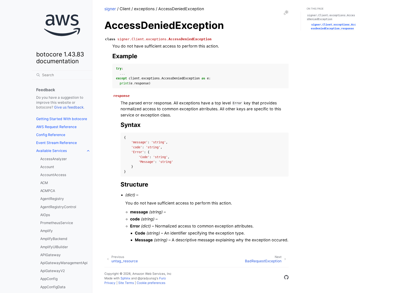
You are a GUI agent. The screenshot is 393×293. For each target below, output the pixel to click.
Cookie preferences (151, 283)
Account (47, 167)
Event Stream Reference (56, 143)
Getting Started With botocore (61, 119)
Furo (162, 278)
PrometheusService (56, 223)
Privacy (110, 283)
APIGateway (50, 255)
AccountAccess (53, 175)
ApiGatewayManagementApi (64, 263)
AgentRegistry (52, 199)
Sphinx (125, 278)
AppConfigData (53, 287)
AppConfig (49, 279)
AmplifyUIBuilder (54, 247)
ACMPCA (47, 191)
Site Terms (126, 283)
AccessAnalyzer (53, 159)
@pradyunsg (147, 278)
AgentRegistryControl (58, 207)
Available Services (51, 151)
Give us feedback (68, 107)
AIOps (45, 215)
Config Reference (50, 135)
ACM (44, 183)
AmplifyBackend (53, 239)
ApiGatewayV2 (52, 271)
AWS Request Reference (56, 127)
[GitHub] (286, 278)
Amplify (46, 231)
